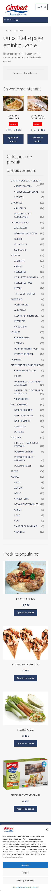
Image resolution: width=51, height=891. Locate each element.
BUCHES (18, 238)
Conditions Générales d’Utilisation (25, 887)
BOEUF (17, 493)
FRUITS (17, 376)
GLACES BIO (20, 310)
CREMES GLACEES (23, 186)
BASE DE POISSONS (23, 415)
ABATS (17, 482)
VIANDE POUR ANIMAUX (25, 526)
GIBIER (17, 509)
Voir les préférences (25, 880)
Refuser (25, 872)
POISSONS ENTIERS (24, 451)
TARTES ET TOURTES (24, 293)
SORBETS (19, 197)
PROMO (14, 471)
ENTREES (15, 255)
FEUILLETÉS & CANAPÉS (26, 277)
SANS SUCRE (20, 249)
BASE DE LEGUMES (23, 410)
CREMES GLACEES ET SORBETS (26, 180)
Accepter (26, 865)
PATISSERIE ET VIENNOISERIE (25, 365)
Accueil (9, 30)
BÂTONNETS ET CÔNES (25, 233)
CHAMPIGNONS (21, 337)
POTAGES (19, 431)
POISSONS (16, 437)
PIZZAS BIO (20, 321)
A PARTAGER (20, 227)
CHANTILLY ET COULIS (25, 370)
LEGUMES (15, 332)
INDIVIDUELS (20, 244)
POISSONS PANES (22, 465)
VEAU (16, 520)
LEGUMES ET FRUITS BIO (26, 315)
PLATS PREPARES (19, 404)
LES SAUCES (20, 426)
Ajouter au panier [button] (13, 139)
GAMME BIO (16, 299)
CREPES (18, 266)
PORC (17, 515)
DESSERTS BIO (21, 304)
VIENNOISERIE (21, 398)
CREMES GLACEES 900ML (26, 191)
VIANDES (15, 476)
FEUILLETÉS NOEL (23, 282)
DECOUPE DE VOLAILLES (26, 504)
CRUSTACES (16, 202)
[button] (46, 829)
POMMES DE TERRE (23, 354)
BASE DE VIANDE (22, 421)
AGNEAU (18, 487)
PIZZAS (17, 288)
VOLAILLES (19, 531)
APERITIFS (19, 260)
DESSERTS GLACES (20, 222)
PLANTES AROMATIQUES (26, 348)
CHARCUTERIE (21, 498)
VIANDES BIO (20, 326)
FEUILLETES (20, 271)
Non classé (16, 359)
